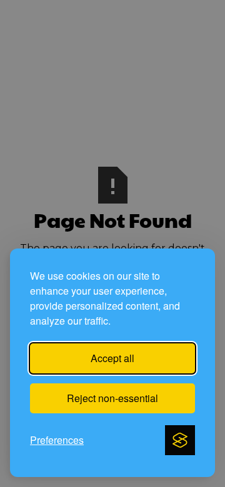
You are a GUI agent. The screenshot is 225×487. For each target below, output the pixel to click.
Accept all (112, 358)
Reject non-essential (112, 398)
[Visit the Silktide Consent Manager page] (180, 440)
